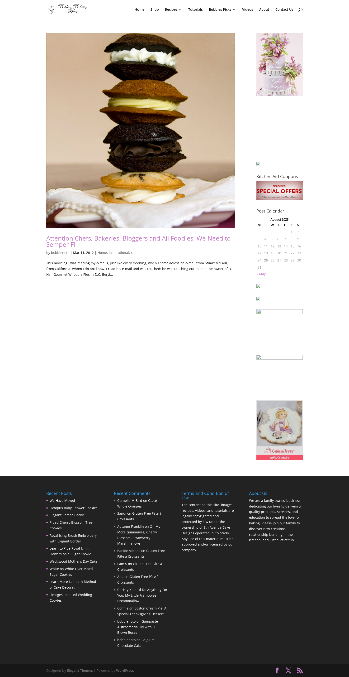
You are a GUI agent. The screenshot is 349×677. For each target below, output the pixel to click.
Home (139, 10)
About (264, 10)
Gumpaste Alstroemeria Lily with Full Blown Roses (137, 627)
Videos (247, 10)
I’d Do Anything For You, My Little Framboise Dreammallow (142, 595)
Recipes (171, 10)
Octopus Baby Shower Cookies (74, 508)
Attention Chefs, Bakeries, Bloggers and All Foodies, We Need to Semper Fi (138, 241)
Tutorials (195, 10)
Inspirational (119, 252)
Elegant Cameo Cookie (67, 515)
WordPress (125, 670)
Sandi (121, 513)
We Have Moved (62, 500)
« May (261, 273)
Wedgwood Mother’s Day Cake (73, 561)
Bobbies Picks (220, 10)
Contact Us (284, 10)
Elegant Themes (80, 670)
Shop (155, 10)
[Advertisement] (280, 129)
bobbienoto (60, 252)
